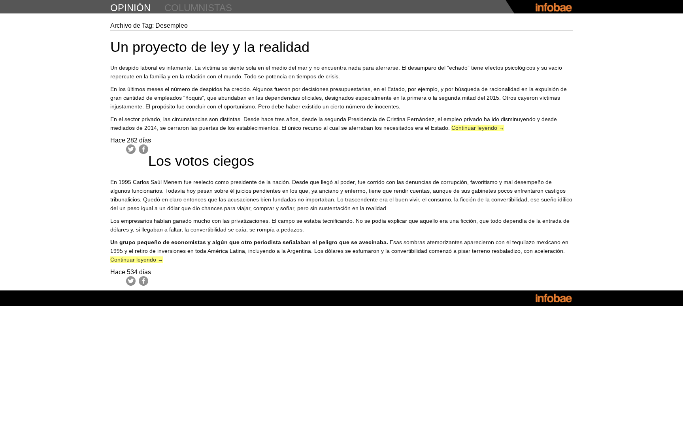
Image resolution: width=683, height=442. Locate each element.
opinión (130, 7)
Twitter (131, 149)
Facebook (143, 149)
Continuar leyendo (477, 128)
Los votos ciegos (201, 161)
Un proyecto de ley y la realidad (209, 47)
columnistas (198, 7)
